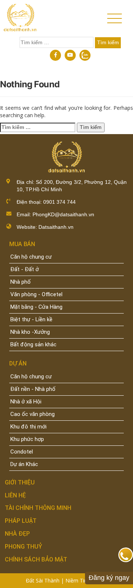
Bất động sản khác (33, 344)
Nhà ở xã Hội (25, 401)
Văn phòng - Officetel (36, 294)
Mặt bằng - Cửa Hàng (36, 307)
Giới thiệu (20, 482)
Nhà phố (20, 282)
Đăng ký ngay (109, 577)
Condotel (21, 451)
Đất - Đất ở (24, 269)
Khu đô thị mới (28, 426)
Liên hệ (15, 495)
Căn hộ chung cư (31, 256)
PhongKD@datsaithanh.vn (63, 214)
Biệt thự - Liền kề (31, 319)
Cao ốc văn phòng (32, 414)
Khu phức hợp (27, 439)
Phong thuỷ (23, 546)
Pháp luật (21, 520)
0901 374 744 (59, 202)
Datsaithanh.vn (56, 227)
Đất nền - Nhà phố (32, 389)
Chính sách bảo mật (36, 559)
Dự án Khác (24, 464)
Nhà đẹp (17, 533)
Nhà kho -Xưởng (30, 332)
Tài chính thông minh (38, 507)
